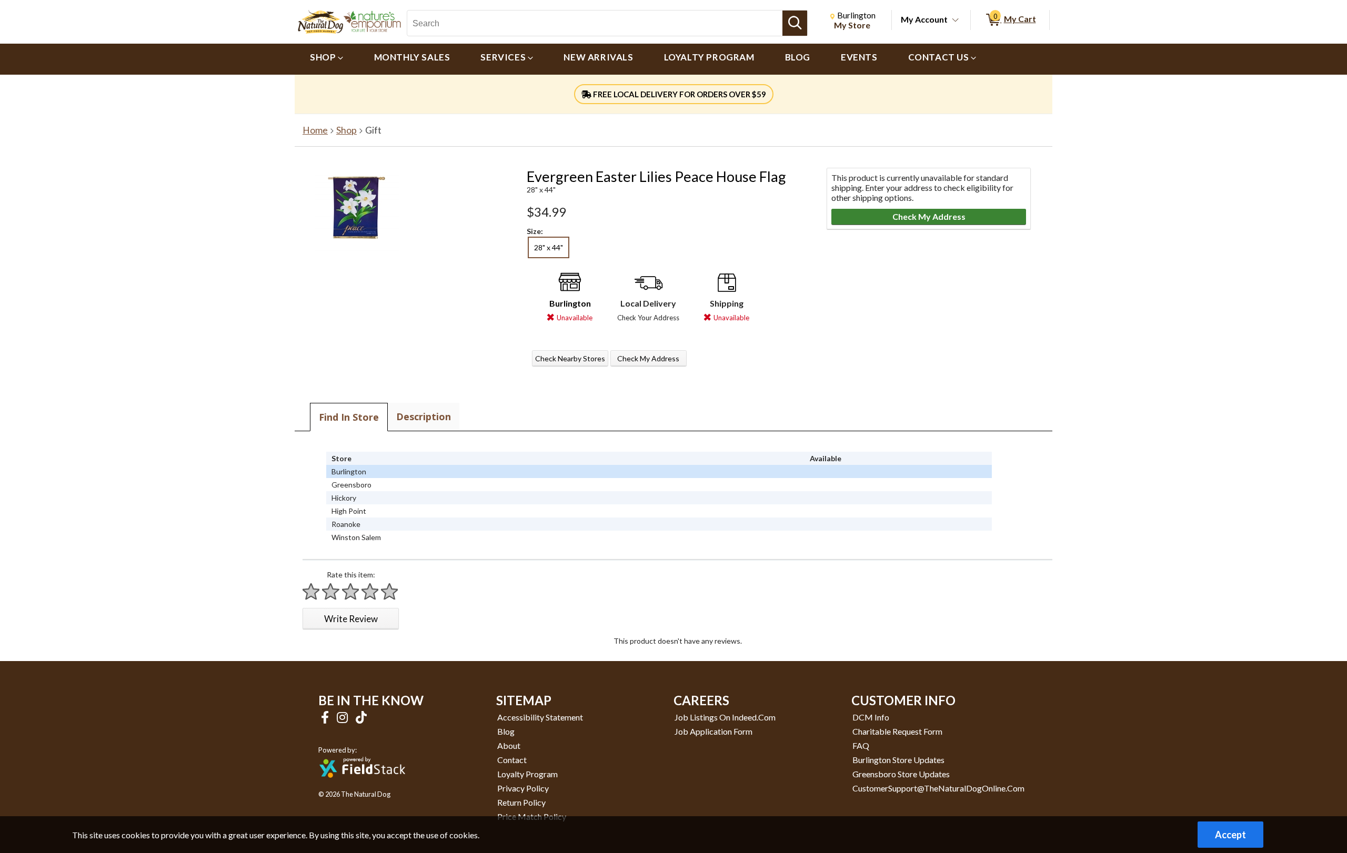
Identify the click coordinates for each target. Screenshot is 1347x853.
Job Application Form (713, 731)
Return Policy (521, 802)
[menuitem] (327, 59)
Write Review (351, 618)
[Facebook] (326, 717)
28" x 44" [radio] (548, 247)
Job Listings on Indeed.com (725, 717)
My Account (924, 19)
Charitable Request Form (897, 731)
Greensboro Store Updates (901, 774)
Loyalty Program (527, 774)
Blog (506, 731)
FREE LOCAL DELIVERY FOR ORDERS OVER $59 (678, 94)
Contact (512, 760)
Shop (346, 130)
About (508, 745)
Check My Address (648, 358)
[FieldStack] (362, 785)
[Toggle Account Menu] (955, 20)
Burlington (570, 303)
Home (315, 130)
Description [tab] (423, 416)
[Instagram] (343, 717)
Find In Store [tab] (349, 417)
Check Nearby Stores (570, 358)
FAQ (860, 745)
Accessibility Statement (540, 717)
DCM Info (870, 717)
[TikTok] (361, 717)
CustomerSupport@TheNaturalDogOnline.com (938, 788)
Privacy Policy (523, 788)
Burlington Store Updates (898, 760)
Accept (1230, 834)
